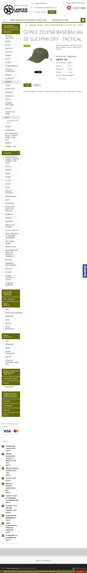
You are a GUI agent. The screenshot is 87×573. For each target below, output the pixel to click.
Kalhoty (9, 48)
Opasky (8, 75)
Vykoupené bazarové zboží (10, 26)
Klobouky (9, 78)
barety (8, 143)
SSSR (7, 320)
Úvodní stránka (4, 20)
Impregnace (10, 196)
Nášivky (8, 218)
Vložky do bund (10, 113)
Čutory (8, 272)
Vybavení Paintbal (9, 284)
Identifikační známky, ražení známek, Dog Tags (12, 160)
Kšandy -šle (10, 146)
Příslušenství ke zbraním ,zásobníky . (11, 236)
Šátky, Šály (10, 89)
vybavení (7, 153)
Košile (8, 62)
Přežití (8, 170)
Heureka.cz (47, 560)
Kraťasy (9, 52)
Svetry (8, 108)
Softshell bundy (10, 242)
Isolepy (8, 269)
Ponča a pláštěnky (10, 70)
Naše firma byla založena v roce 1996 (28, 20)
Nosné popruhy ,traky (9, 278)
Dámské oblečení (9, 104)
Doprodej (7, 406)
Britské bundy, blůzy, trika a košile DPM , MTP (12, 136)
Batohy (8, 260)
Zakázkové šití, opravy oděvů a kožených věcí (10, 395)
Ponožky (9, 92)
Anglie (8, 323)
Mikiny (8, 99)
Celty (8, 200)
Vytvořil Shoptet (80, 568)
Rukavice (9, 96)
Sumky (8, 177)
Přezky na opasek (9, 226)
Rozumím (79, 571)
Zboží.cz (39, 560)
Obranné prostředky (10, 264)
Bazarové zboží (10, 378)
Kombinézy (10, 130)
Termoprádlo (11, 66)
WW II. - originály (7, 336)
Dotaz (64, 79)
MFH (69, 66)
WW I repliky (9, 299)
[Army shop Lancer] (15, 9)
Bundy (8, 41)
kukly (8, 85)
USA (7, 309)
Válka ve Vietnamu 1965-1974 (12, 362)
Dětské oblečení (9, 37)
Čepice (8, 82)
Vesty (8, 59)
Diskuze (37, 85)
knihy (5, 415)
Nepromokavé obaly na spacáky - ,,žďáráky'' (11, 253)
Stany (8, 173)
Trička (8, 55)
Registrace (80, 3)
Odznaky (9, 221)
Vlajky (8, 180)
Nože (7, 187)
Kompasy (9, 214)
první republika (9, 328)
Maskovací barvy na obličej (10, 209)
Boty (7, 117)
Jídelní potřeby (9, 192)
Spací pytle (10, 247)
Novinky (7, 401)
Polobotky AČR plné (12, 122)
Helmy (8, 184)
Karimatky (10, 203)
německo (9, 316)
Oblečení (7, 32)
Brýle (8, 166)
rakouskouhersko (12, 313)
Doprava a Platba (60, 20)
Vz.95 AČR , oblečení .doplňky (8, 293)
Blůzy (8, 45)
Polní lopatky (11, 230)
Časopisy (9, 387)
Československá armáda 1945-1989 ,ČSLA (11, 372)
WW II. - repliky (6, 304)
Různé (6, 383)
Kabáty (8, 127)
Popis (27, 85)
